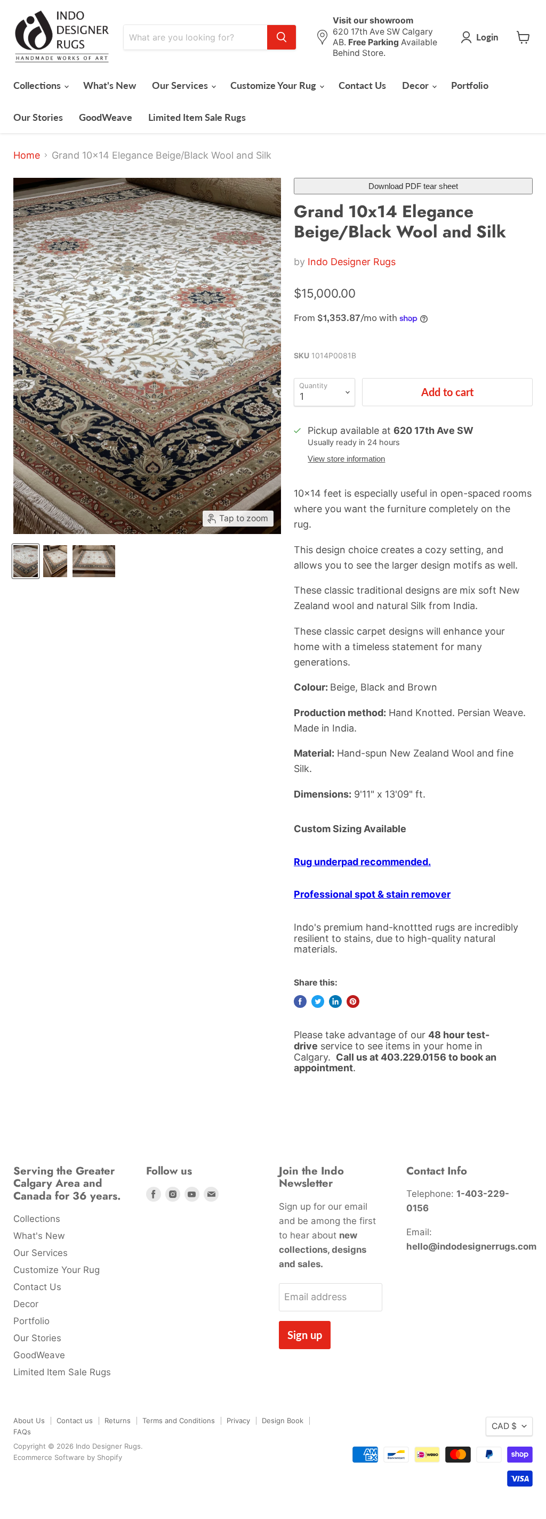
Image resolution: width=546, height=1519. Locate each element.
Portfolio (469, 85)
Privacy (238, 1420)
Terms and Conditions (178, 1420)
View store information (346, 459)
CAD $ (504, 1426)
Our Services (181, 85)
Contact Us (362, 85)
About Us (29, 1420)
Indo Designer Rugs (352, 261)
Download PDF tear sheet (413, 186)
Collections (38, 85)
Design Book (282, 1420)
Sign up (304, 1334)
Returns (118, 1420)
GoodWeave (105, 117)
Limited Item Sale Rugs (197, 117)
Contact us (75, 1420)
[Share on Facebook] (300, 1001)
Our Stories (38, 117)
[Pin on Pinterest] (353, 1001)
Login (487, 37)
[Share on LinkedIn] (335, 1001)
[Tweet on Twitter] (317, 1001)
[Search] (281, 37)
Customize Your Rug (274, 85)
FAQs (22, 1431)
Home (26, 155)
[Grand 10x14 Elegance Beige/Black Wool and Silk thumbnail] (25, 561)
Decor (416, 85)
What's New (109, 85)
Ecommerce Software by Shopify (67, 1457)
